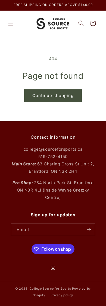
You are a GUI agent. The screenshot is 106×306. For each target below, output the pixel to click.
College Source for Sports (50, 288)
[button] (11, 23)
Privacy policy (62, 295)
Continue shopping (53, 95)
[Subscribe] (89, 229)
